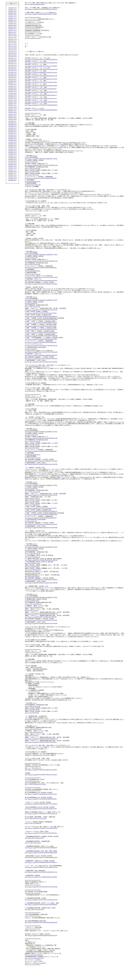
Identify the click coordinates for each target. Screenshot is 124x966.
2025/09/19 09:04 (12, 93)
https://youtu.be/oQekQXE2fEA (32, 505)
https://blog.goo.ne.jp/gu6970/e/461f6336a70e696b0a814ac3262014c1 (41, 9)
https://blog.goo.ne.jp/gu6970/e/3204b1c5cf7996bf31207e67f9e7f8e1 (41, 617)
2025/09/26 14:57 (12, 86)
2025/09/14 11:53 (12, 109)
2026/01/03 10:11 (12, 32)
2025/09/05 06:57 (12, 133)
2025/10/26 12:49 (12, 53)
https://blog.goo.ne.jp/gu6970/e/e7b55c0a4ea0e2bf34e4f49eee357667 (41, 808)
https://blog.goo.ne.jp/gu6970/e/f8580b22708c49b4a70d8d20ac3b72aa (41, 867)
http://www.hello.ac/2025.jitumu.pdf (33, 604)
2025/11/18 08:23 (12, 43)
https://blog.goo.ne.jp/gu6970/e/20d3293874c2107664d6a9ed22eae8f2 (41, 813)
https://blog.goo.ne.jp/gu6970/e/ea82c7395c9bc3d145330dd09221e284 (41, 165)
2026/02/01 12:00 (12, 30)
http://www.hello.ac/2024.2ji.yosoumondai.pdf (35, 818)
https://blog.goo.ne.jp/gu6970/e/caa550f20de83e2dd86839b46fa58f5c (41, 799)
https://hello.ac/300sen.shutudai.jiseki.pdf (34, 838)
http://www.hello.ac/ (38, 961)
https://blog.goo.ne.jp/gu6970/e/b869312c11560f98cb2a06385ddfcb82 (41, 59)
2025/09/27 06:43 (12, 84)
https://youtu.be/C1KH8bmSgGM (33, 570)
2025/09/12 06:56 (12, 112)
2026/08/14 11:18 (12, 20)
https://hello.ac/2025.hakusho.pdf (32, 557)
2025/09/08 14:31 (12, 123)
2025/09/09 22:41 (12, 121)
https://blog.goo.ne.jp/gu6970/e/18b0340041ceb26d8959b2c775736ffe (41, 159)
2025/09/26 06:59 (12, 88)
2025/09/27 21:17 (12, 83)
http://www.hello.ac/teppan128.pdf (33, 843)
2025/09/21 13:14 (12, 91)
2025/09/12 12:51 (12, 110)
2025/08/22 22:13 (12, 156)
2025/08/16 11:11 (12, 170)
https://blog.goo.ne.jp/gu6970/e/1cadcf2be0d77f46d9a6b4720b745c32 (41, 329)
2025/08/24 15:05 (12, 152)
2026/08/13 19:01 (12, 23)
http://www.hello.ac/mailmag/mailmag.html (34, 4)
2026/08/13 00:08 (12, 25)
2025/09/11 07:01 (12, 116)
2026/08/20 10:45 (12, 9)
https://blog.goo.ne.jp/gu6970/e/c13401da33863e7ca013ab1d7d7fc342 (41, 310)
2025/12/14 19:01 (12, 34)
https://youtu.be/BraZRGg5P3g (32, 566)
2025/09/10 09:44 (12, 119)
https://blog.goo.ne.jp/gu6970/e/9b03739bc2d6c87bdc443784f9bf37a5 (41, 316)
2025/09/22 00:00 (12, 90)
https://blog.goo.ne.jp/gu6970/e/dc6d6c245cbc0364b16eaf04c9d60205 (41, 847)
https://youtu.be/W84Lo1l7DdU (32, 171)
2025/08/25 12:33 (12, 151)
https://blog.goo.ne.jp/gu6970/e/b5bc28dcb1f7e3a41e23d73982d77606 (41, 828)
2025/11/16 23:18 (12, 46)
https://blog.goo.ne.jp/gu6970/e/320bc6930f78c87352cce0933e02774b (41, 69)
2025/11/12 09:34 (12, 48)
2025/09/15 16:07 (12, 103)
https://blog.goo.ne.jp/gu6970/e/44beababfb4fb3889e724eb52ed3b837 (41, 769)
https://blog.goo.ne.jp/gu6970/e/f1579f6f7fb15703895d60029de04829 (41, 105)
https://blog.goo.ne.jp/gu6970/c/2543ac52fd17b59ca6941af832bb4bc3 (41, 833)
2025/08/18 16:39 (12, 163)
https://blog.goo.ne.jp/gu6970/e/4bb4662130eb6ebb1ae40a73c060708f (41, 362)
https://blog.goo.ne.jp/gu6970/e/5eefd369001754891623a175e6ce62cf (41, 774)
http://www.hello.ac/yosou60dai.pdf (33, 823)
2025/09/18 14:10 (12, 98)
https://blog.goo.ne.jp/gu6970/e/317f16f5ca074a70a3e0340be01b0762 (41, 63)
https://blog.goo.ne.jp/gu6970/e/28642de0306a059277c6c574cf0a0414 (41, 804)
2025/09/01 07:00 (12, 147)
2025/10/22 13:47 (12, 58)
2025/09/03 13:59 (12, 138)
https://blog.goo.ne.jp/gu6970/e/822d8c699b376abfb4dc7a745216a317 (41, 79)
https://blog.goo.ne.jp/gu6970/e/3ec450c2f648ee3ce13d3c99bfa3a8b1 (41, 326)
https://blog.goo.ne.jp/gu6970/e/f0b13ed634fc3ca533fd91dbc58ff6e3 (40, 89)
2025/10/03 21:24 (12, 74)
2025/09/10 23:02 (12, 117)
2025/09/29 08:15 (12, 79)
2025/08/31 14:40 (12, 149)
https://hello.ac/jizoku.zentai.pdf (32, 576)
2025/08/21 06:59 (12, 157)
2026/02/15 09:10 (12, 27)
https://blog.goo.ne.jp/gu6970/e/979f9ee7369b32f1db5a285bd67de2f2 (41, 852)
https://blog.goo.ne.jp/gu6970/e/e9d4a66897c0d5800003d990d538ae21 (41, 110)
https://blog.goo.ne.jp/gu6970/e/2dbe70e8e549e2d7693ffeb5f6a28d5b (41, 339)
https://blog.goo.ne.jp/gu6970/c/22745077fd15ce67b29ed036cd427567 (41, 900)
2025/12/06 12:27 (12, 41)
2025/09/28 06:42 (12, 81)
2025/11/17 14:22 (12, 44)
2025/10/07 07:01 (12, 62)
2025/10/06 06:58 (12, 65)
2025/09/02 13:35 (12, 144)
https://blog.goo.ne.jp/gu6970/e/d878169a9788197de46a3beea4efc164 (41, 935)
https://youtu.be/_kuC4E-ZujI (31, 610)
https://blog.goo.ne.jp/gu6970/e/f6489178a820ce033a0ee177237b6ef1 (41, 14)
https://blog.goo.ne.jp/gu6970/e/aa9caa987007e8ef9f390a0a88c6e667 (41, 178)
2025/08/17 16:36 (12, 166)
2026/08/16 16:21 (12, 11)
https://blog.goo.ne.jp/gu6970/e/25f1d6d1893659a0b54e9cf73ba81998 (41, 560)
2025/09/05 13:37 (12, 131)
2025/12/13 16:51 (12, 37)
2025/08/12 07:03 (12, 177)
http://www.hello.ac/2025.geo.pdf (32, 168)
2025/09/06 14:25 (12, 128)
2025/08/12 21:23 (12, 175)
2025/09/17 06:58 (12, 102)
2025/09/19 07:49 (12, 95)
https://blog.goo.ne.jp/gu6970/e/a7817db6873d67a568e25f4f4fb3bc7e (41, 95)
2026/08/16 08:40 (12, 13)
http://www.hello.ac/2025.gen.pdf (32, 553)
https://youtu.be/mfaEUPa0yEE (32, 501)
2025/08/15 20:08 (12, 171)
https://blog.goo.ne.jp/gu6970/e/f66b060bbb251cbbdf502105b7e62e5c (41, 72)
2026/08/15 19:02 (12, 15)
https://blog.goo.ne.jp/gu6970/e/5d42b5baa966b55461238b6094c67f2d (41, 614)
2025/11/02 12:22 (12, 50)
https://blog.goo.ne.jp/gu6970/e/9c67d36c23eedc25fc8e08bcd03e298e (41, 82)
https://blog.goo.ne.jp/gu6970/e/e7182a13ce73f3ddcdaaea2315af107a (41, 313)
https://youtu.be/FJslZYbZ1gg (32, 175)
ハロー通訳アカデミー (12, 3)
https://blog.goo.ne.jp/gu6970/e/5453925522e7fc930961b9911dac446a (41, 345)
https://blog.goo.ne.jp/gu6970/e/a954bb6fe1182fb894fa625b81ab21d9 (41, 280)
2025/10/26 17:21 (12, 51)
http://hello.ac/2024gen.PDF (31, 550)
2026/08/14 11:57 (12, 18)
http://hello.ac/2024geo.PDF (31, 162)
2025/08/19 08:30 (12, 161)
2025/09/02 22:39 (12, 142)
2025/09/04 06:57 (12, 137)
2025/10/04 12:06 (12, 72)
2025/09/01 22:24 (12, 145)
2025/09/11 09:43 (12, 114)
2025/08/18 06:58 (12, 164)
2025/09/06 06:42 (12, 130)
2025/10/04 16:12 (12, 70)
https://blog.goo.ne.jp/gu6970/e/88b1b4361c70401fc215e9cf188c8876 (41, 66)
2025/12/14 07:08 (12, 36)
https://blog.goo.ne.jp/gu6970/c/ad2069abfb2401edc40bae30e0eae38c (41, 794)
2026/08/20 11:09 (12, 8)
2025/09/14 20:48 (12, 107)
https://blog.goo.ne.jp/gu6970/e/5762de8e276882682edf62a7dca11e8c (41, 76)
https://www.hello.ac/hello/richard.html (34, 955)
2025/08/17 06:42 (12, 168)
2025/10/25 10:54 (12, 56)
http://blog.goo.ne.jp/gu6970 (39, 963)
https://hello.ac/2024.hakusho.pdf (32, 563)
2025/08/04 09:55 (12, 180)
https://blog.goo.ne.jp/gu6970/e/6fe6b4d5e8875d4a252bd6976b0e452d (41, 332)
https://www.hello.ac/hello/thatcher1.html (34, 958)
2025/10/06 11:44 (12, 63)
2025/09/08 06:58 (12, 124)
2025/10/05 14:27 (12, 67)
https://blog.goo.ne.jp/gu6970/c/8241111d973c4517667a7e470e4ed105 (41, 277)
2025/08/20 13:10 (12, 159)
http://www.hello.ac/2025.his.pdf (32, 306)
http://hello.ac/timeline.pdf (31, 349)
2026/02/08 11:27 (12, 29)
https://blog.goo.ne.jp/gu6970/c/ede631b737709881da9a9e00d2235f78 (41, 857)
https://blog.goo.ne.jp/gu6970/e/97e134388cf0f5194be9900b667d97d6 (41, 102)
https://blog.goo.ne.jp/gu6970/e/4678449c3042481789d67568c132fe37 (41, 92)
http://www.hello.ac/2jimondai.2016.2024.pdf (35, 784)
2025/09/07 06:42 (12, 126)
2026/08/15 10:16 (12, 16)
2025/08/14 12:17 (12, 173)
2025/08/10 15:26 (12, 178)
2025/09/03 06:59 (12, 140)
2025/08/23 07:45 (12, 154)
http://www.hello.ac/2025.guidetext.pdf (34, 607)
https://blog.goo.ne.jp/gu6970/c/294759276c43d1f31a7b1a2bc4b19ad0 (41, 887)
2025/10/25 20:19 (12, 55)
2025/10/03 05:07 (12, 76)
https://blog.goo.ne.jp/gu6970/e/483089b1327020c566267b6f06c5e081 (41, 336)
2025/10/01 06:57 (12, 77)
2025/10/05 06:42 (12, 69)
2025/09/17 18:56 (12, 100)
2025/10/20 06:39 (12, 60)
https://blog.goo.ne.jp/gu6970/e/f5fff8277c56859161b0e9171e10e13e (41, 98)
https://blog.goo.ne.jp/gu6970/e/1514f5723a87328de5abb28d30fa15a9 (41, 922)
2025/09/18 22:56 (12, 97)
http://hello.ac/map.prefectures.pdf (32, 184)
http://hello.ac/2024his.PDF (31, 303)
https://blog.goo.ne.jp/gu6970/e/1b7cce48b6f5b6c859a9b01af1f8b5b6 (41, 877)
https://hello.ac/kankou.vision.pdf (32, 573)
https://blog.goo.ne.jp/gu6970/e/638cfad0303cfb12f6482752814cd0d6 (41, 85)
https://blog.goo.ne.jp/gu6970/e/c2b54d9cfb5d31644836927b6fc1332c (41, 872)
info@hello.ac (38, 960)
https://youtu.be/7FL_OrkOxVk (32, 498)
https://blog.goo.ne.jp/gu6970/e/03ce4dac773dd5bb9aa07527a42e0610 (41, 284)
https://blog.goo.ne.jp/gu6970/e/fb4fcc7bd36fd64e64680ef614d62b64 (41, 323)
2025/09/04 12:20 (12, 135)
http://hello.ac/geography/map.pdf (32, 181)
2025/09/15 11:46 (12, 105)
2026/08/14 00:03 (12, 22)
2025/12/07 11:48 (12, 39)
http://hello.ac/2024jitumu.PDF (32, 600)
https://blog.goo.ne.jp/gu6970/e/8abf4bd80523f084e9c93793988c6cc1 (41, 862)
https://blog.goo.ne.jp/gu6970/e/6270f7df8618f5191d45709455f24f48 (41, 319)
